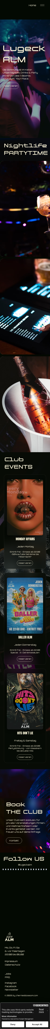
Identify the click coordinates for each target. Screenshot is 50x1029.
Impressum (11, 783)
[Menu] (42, 5)
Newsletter (11, 812)
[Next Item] (39, 720)
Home (32, 5)
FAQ (7, 799)
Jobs (8, 796)
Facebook (11, 808)
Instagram (11, 805)
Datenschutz (12, 787)
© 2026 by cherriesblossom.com (21, 818)
